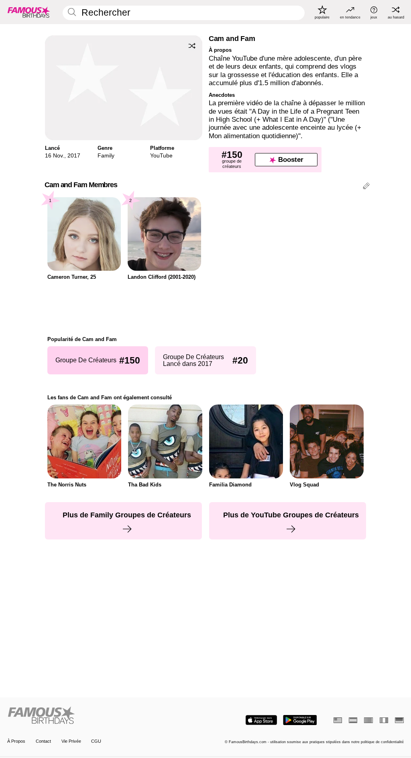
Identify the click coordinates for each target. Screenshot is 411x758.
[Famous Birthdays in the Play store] (300, 720)
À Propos (16, 741)
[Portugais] (368, 720)
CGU (96, 741)
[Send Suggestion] (366, 187)
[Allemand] (399, 720)
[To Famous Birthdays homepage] (29, 12)
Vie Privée (71, 741)
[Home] (104, 715)
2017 (73, 155)
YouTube (161, 155)
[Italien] (384, 720)
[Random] (191, 45)
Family (106, 155)
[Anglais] (338, 720)
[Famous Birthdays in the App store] (261, 720)
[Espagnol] (353, 720)
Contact (43, 741)
